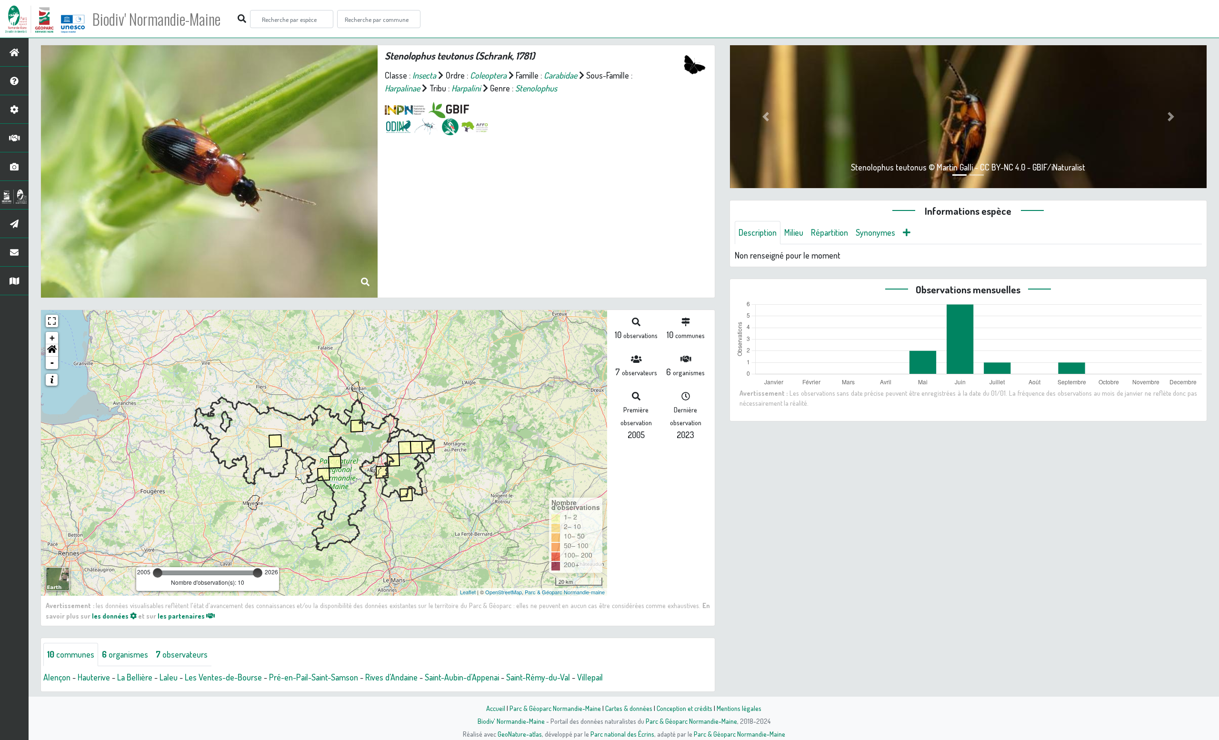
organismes (125, 654)
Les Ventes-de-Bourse (223, 677)
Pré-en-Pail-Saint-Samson (313, 677)
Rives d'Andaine (391, 677)
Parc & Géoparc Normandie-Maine (555, 708)
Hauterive (94, 677)
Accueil (495, 708)
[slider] (157, 573)
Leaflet (468, 592)
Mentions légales (739, 708)
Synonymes (875, 232)
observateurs (182, 654)
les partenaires (182, 615)
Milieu (793, 232)
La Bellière (134, 677)
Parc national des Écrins (622, 734)
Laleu (169, 677)
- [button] (52, 363)
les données (111, 615)
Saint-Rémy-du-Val (538, 677)
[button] (52, 350)
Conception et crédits (684, 708)
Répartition (829, 232)
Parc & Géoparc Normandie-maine (565, 592)
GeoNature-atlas (520, 734)
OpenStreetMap (503, 592)
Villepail (590, 677)
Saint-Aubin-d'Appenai (462, 677)
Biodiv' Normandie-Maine (156, 19)
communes (70, 654)
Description (758, 232)
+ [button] (52, 338)
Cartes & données (628, 708)
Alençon (56, 677)
